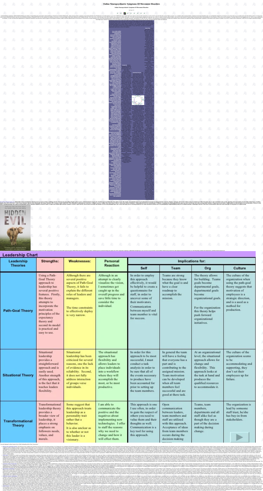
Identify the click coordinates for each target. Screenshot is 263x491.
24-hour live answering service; (10, 446)
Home (113, 31)
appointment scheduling (8, 468)
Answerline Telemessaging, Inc (7, 201)
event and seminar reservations (10, 476)
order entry (5, 455)
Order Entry (147, 28)
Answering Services (137, 72)
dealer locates (6, 485)
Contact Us (124, 65)
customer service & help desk (10, 463)
